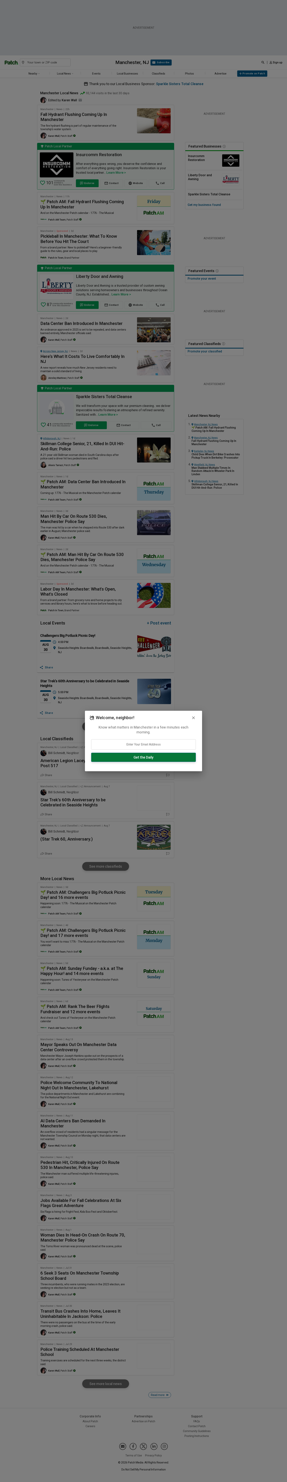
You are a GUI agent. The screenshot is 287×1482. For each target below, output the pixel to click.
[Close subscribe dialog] (193, 718)
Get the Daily (143, 757)
